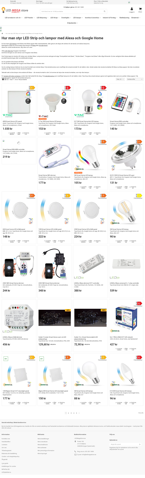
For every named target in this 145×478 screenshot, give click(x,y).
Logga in (131, 12)
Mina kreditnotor (43, 444)
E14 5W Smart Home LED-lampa (124, 393)
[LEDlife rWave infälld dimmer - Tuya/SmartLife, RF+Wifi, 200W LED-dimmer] (19, 318)
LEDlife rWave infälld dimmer (15, 338)
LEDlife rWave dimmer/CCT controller (88, 285)
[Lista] (5, 79)
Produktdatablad (31, 90)
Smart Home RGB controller (125, 123)
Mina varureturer (42, 441)
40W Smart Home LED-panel (18, 123)
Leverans (4, 444)
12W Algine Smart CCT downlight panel (16, 393)
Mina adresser (42, 447)
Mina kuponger (42, 453)
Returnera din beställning (9, 453)
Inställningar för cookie (9, 466)
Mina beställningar (43, 438)
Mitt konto (41, 434)
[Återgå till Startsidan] (2, 33)
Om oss (4, 447)
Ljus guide (5, 463)
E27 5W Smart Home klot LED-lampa (89, 123)
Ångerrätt (4, 459)
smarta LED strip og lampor (12, 76)
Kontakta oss (6, 438)
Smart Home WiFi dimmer (54, 177)
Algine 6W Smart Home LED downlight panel (53, 392)
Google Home (43, 45)
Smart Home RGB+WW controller (18, 151)
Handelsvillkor (6, 441)
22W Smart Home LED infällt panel (90, 231)
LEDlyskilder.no (6, 472)
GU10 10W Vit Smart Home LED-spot (125, 177)
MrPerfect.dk (6, 469)
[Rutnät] (3, 79)
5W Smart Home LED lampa (124, 231)
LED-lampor (13, 43)
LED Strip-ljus (9, 51)
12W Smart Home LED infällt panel (54, 231)
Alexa (34, 45)
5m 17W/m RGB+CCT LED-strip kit (123, 338)
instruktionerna (49, 76)
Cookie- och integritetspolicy (10, 456)
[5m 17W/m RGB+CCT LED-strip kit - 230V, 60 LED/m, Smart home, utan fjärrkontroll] (126, 318)
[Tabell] (8, 79)
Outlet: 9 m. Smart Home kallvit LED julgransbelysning (88, 340)
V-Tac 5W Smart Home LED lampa (54, 123)
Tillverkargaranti (6, 450)
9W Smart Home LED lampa (90, 177)
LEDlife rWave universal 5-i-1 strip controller (124, 284)
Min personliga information (46, 450)
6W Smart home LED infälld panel (18, 231)
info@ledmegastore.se (89, 454)
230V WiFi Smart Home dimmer (17, 285)
